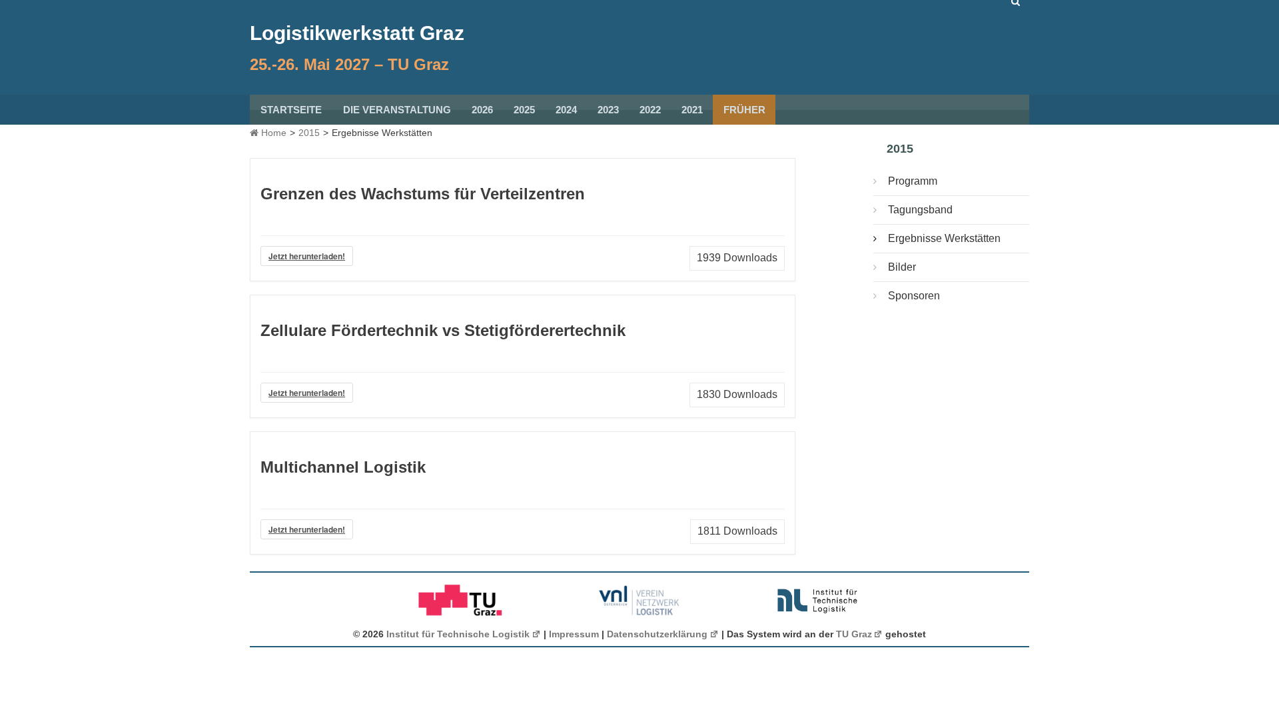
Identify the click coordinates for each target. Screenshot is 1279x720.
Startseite (291, 109)
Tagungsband (920, 209)
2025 (524, 109)
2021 (692, 109)
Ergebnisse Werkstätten (944, 238)
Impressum (574, 634)
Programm (912, 181)
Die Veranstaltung (397, 109)
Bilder (902, 267)
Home (272, 132)
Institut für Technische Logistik (458, 634)
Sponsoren (914, 295)
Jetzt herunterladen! (306, 256)
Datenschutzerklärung (657, 634)
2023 (608, 109)
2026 (482, 109)
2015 (309, 132)
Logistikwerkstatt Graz (357, 33)
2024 (566, 109)
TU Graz (854, 634)
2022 (650, 109)
